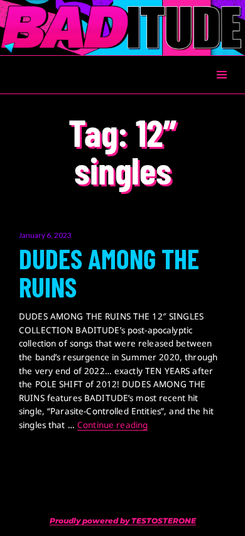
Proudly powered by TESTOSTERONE (123, 520)
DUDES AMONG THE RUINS (109, 273)
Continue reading (112, 425)
